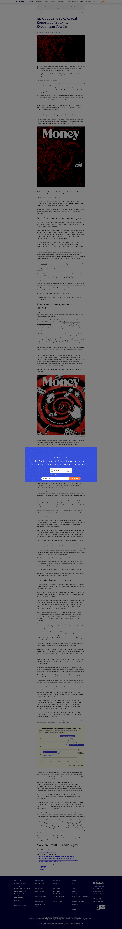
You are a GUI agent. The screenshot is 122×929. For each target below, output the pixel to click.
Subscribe (75, 478)
